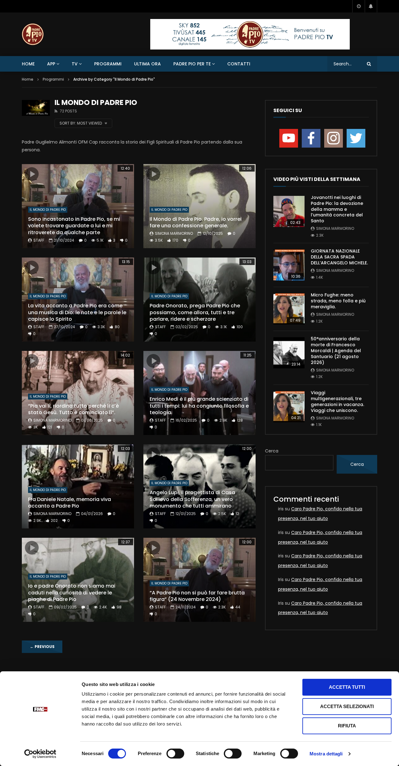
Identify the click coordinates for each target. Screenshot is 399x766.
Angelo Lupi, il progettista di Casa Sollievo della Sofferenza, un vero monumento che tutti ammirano (192, 499)
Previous (42, 646)
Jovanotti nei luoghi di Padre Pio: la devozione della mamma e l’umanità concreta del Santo (337, 209)
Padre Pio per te (192, 64)
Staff (38, 240)
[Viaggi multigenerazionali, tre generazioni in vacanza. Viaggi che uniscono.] (289, 406)
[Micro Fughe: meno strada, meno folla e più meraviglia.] (289, 308)
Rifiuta (347, 725)
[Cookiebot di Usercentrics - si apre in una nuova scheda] (40, 754)
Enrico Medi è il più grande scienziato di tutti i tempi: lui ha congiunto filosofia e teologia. (199, 405)
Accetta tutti (347, 687)
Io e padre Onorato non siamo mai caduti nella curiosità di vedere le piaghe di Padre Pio (71, 592)
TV (75, 64)
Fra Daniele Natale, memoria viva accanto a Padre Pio (69, 503)
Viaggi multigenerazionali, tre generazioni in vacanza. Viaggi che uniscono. (337, 402)
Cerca (271, 451)
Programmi (108, 64)
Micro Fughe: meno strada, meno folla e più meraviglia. (338, 301)
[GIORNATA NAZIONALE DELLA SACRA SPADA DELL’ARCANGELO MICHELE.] (289, 265)
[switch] (175, 754)
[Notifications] (371, 6)
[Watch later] (358, 6)
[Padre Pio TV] (33, 34)
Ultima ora (147, 64)
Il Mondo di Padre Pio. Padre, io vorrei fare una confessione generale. (196, 222)
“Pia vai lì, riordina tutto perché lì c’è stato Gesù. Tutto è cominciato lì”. (73, 409)
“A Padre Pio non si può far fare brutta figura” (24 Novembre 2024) (197, 596)
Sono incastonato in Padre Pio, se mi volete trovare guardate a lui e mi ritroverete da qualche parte (74, 225)
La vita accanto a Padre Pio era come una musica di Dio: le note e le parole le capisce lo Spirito (77, 312)
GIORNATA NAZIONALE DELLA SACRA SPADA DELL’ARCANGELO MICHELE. (339, 257)
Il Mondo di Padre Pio (48, 209)
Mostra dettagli (326, 753)
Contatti (238, 64)
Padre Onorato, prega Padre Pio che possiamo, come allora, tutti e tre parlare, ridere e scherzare (195, 312)
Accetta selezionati (347, 706)
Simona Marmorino (174, 233)
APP (51, 64)
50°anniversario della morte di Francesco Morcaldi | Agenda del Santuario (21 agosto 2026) (336, 351)
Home (28, 64)
